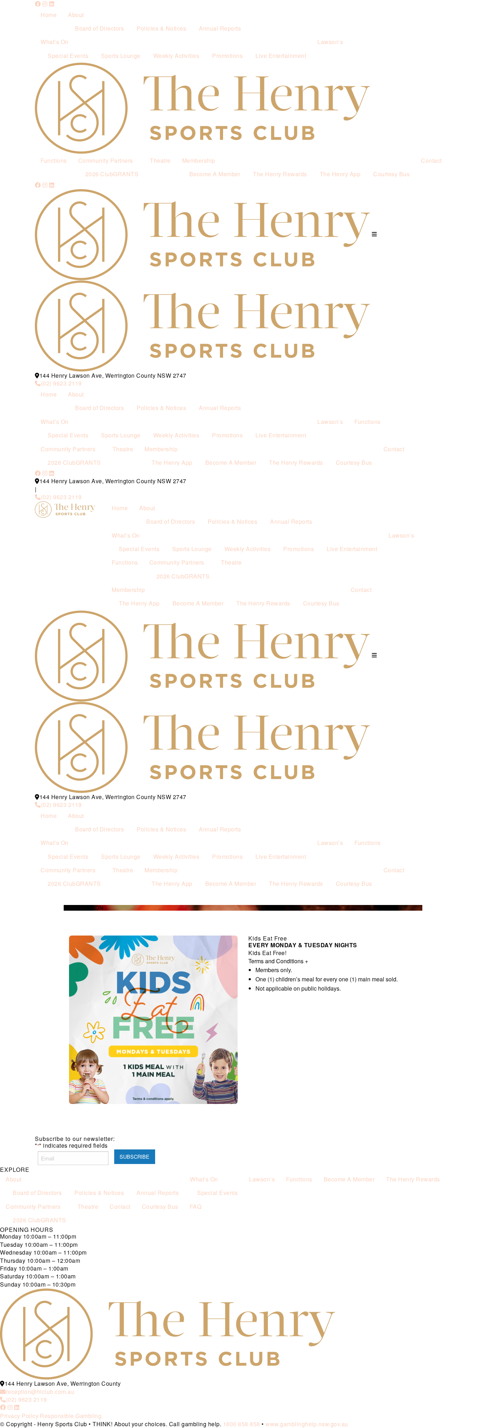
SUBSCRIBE (134, 1156)
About (76, 15)
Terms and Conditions (278, 961)
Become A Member (215, 174)
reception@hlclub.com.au (40, 1391)
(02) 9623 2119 (61, 383)
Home (49, 15)
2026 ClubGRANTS (112, 174)
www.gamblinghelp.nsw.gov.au (306, 1424)
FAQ (196, 1206)
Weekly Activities (176, 56)
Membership (198, 160)
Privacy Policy (19, 1416)
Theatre (160, 160)
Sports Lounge (121, 56)
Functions (54, 160)
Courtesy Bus (391, 174)
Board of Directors (99, 28)
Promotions (227, 56)
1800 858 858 (241, 1424)
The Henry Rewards (280, 174)
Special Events (68, 56)
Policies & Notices (161, 28)
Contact (431, 160)
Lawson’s (330, 42)
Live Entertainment (280, 56)
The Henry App (340, 174)
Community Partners (105, 160)
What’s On (55, 42)
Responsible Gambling (70, 1416)
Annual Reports (220, 28)
